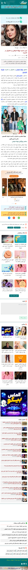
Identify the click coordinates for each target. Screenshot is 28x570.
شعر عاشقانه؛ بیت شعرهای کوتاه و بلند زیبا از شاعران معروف (20, 246)
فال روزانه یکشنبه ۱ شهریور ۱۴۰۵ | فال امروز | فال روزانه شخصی (20, 366)
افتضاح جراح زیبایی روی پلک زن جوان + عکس (20, 351)
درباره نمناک (17, 560)
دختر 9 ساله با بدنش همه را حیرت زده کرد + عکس (7, 365)
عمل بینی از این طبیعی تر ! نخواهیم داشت (16, 207)
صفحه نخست (24, 560)
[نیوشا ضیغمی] (14, 120)
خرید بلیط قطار (9, 554)
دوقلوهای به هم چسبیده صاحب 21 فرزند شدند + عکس (14, 208)
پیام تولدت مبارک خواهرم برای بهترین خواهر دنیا (20, 260)
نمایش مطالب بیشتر (14, 295)
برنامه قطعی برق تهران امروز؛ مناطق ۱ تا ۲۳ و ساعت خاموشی (16, 529)
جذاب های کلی (17, 227)
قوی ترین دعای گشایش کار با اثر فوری (7, 260)
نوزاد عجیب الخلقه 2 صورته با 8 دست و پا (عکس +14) (7, 351)
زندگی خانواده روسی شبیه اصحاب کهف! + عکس (20, 381)
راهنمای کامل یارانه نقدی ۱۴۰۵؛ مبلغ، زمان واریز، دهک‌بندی (13, 214)
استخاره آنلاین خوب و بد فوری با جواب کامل (16, 213)
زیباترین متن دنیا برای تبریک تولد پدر (7, 274)
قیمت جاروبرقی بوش (11, 551)
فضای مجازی (19, 76)
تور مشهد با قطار (16, 554)
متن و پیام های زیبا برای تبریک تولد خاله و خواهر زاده (20, 290)
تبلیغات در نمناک (10, 560)
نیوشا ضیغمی (19, 70)
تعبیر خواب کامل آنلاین (22, 551)
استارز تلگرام (24, 554)
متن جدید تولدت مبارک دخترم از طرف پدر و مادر (7, 289)
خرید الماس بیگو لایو (7, 337)
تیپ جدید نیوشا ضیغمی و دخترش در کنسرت (16, 52)
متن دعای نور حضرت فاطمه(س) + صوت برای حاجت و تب (8, 246)
